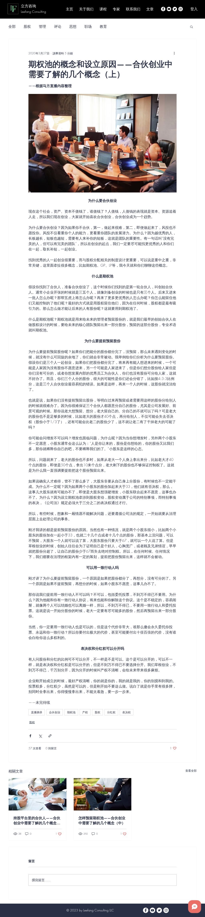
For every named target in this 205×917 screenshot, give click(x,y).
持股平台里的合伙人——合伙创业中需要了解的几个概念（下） (36, 820)
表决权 (126, 712)
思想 (72, 26)
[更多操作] (174, 53)
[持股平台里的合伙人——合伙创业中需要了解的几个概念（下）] (37, 794)
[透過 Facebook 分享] (30, 736)
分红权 (111, 712)
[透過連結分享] (50, 736)
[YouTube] (169, 9)
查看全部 (191, 770)
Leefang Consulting (34, 11)
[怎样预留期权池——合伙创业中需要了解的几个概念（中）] (103, 794)
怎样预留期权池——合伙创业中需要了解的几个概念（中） (101, 820)
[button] (191, 26)
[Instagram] (180, 9)
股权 (27, 26)
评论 (57, 26)
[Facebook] (163, 9)
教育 (103, 26)
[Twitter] (175, 9)
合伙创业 (54, 712)
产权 (85, 712)
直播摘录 (36, 712)
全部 (12, 26)
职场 (88, 26)
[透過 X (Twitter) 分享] (40, 736)
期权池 (71, 712)
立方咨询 (28, 6)
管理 (42, 26)
